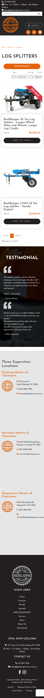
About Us (22, 624)
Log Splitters (19, 47)
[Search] (39, 14)
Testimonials (22, 628)
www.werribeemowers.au (29, 454)
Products (10, 47)
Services (22, 616)
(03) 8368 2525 (25, 449)
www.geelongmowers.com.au (31, 394)
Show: (15, 72)
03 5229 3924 (10, 2)
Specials (22, 609)
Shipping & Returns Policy (27, 687)
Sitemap (29, 691)
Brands (22, 605)
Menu (34, 25)
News (22, 620)
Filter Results (22, 66)
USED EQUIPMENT (22, 612)
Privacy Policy (17, 691)
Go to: (40, 72)
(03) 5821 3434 (25, 510)
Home (3, 47)
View (6, 133)
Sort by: (31, 72)
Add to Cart (22, 140)
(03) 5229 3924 (25, 389)
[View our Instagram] (34, 32)
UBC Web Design (26, 682)
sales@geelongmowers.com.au (17, 10)
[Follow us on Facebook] (28, 32)
